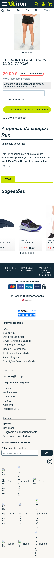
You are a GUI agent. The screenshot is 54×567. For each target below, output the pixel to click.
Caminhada (9, 396)
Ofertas (7, 423)
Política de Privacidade (16, 353)
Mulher (10, 10)
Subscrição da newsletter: (14, 448)
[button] (24, 93)
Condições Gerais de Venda (19, 361)
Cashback (8, 428)
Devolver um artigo (14, 336)
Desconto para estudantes (18, 436)
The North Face (38, 10)
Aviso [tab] (8, 179)
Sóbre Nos (9, 332)
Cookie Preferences (14, 349)
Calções (29, 10)
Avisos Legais (11, 357)
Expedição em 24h (9, 269)
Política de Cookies (14, 345)
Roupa (19, 10)
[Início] (2, 10)
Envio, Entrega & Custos (17, 340)
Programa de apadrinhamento (20, 432)
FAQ (5, 328)
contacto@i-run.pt (13, 376)
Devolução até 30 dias (27, 269)
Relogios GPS (11, 408)
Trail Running (10, 392)
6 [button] (35, 255)
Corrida (7, 388)
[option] (27, 32)
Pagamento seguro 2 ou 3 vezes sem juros (45, 271)
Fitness (7, 400)
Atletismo (8, 404)
